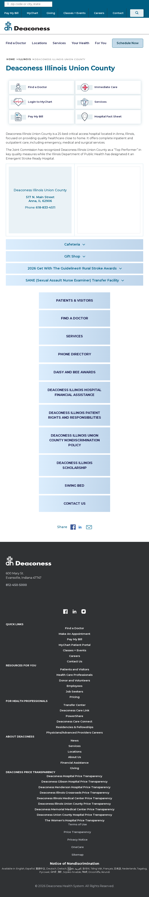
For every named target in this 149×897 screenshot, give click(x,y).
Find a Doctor (16, 43)
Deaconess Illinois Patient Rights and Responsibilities (74, 415)
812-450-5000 (16, 585)
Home (11, 59)
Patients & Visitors (74, 300)
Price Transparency (77, 832)
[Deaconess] (27, 26)
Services (59, 43)
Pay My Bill (74, 639)
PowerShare (74, 716)
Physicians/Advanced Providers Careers (74, 732)
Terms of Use (77, 824)
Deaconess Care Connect (74, 721)
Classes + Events (74, 650)
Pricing (75, 697)
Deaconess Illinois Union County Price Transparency (74, 803)
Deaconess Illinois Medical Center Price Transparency (74, 798)
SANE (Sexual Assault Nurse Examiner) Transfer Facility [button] (72, 280)
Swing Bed (74, 485)
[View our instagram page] (83, 612)
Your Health (80, 43)
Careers (74, 656)
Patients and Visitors (74, 669)
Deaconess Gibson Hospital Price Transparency (74, 781)
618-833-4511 (45, 207)
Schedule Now (128, 43)
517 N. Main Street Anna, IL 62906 (40, 199)
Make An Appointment (74, 634)
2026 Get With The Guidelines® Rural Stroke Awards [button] (72, 268)
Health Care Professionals (74, 675)
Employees (74, 686)
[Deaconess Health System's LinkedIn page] (74, 612)
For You (100, 43)
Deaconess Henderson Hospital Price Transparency (74, 787)
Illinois (25, 59)
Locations (39, 43)
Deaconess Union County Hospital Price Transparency (74, 814)
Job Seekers (74, 691)
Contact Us (75, 503)
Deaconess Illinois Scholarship (74, 465)
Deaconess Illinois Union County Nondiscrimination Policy (74, 440)
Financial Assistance (75, 762)
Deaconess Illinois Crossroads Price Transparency (74, 792)
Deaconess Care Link (74, 710)
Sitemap (77, 854)
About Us (74, 757)
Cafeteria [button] (72, 244)
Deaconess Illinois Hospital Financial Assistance (74, 392)
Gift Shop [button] (72, 256)
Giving (74, 768)
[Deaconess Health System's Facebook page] (65, 612)
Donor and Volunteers (74, 680)
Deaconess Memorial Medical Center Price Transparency (74, 809)
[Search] (137, 13)
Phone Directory (74, 354)
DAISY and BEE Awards (75, 372)
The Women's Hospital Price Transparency (74, 820)
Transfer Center (74, 705)
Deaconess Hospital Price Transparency (74, 776)
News (74, 740)
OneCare (77, 847)
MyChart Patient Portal (74, 645)
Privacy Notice (77, 839)
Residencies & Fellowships (74, 727)
